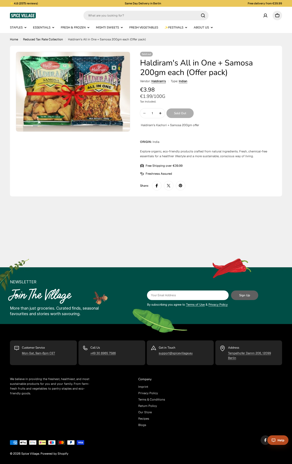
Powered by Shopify (54, 453)
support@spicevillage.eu (176, 353)
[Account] (265, 15)
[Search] (203, 15)
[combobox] (146, 15)
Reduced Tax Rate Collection (43, 39)
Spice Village (30, 453)
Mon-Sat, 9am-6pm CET (38, 353)
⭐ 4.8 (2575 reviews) (24, 3)
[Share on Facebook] (156, 185)
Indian (183, 81)
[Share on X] (168, 185)
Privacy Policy (218, 304)
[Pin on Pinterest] (180, 185)
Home (14, 39)
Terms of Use (195, 304)
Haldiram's (158, 81)
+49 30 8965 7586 (103, 353)
